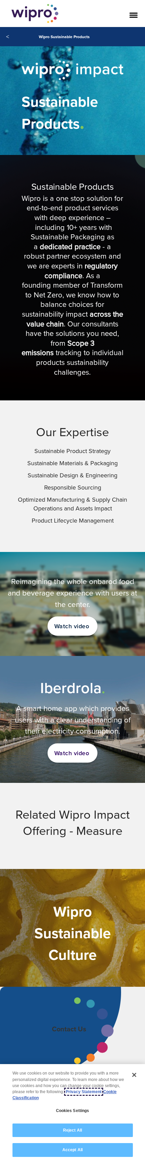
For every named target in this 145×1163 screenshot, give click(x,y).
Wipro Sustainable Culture (72, 933)
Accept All (72, 1149)
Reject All (72, 1130)
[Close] (134, 1074)
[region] (72, 1113)
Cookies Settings (72, 1110)
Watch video (71, 626)
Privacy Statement (84, 1091)
